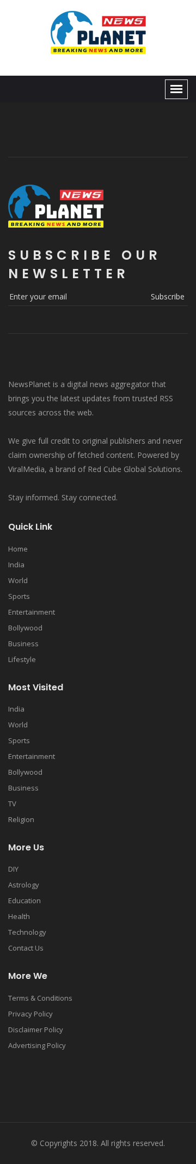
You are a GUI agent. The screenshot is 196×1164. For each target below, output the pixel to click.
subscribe (168, 296)
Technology (27, 932)
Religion (21, 819)
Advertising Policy (37, 1045)
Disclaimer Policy (35, 1029)
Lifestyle (22, 659)
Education (24, 900)
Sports (19, 596)
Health (19, 916)
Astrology (23, 885)
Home (18, 549)
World (18, 580)
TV (12, 803)
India (16, 564)
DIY (13, 869)
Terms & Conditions (40, 998)
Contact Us (26, 948)
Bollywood (25, 628)
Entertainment (31, 612)
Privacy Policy (30, 1014)
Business (23, 643)
